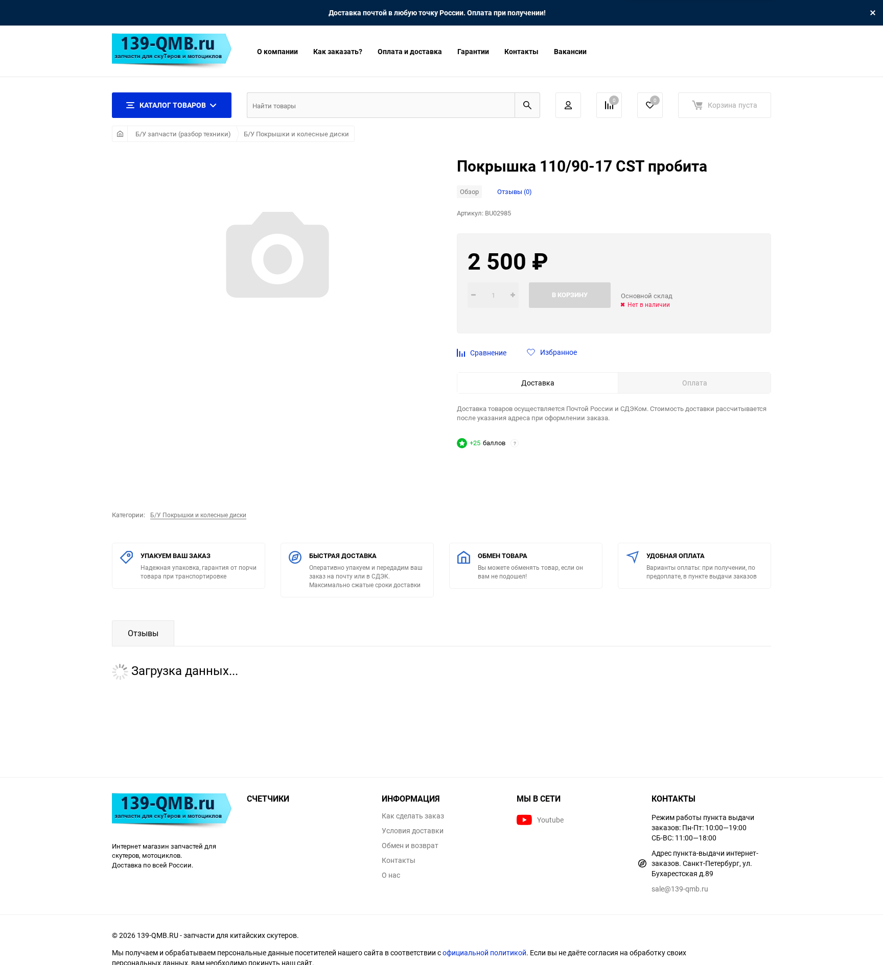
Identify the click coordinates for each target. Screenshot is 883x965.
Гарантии (473, 51)
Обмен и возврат (410, 845)
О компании (277, 51)
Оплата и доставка (410, 51)
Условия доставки (413, 830)
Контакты (521, 51)
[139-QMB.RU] (171, 812)
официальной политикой (484, 952)
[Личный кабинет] (568, 105)
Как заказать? (337, 51)
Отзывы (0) (514, 191)
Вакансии (570, 51)
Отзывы (143, 633)
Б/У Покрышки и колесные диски (296, 133)
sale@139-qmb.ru (680, 889)
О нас (391, 875)
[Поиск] (527, 105)
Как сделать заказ (413, 815)
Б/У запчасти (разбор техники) (183, 133)
